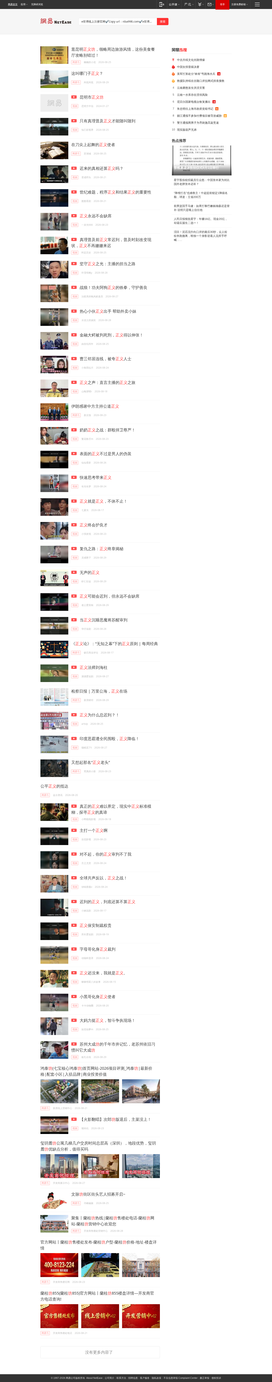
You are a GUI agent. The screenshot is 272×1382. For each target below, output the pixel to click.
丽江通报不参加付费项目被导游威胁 (199, 116)
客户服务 (145, 1378)
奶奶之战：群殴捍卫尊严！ (107, 430)
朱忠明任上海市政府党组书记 (195, 109)
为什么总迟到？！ (99, 715)
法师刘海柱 (94, 667)
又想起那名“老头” (90, 762)
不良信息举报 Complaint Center (180, 1378)
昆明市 (91, 97)
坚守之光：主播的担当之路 (107, 263)
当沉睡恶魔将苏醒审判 (103, 620)
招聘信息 (133, 1378)
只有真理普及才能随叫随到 (107, 121)
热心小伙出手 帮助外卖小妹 (107, 311)
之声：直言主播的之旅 (107, 382)
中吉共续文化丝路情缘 (191, 60)
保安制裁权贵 (96, 925)
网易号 (76, 62)
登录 (222, 4)
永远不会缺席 (96, 215)
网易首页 (13, 4)
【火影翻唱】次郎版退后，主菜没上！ (115, 1119)
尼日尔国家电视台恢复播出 (193, 102)
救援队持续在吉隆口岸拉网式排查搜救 (200, 81)
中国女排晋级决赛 (188, 67)
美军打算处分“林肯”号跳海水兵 (196, 74)
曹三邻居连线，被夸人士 (105, 358)
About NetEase (94, 1378)
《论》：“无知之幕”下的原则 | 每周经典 (114, 643)
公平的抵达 (54, 786)
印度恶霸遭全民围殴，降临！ (109, 738)
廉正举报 (204, 1378)
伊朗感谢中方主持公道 (95, 406)
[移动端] (162, 4)
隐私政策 (156, 1378)
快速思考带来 (95, 477)
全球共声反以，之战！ (103, 878)
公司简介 (109, 1378)
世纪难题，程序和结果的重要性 (115, 192)
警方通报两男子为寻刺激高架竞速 (198, 123)
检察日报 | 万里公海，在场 (99, 691)
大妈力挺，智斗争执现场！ (107, 1020)
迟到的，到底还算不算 (107, 901)
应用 (23, 4)
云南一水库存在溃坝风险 (192, 95)
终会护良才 (94, 525)
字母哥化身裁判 (97, 949)
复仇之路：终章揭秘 (101, 548)
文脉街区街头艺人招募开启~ (98, 1194)
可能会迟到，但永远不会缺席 (109, 596)
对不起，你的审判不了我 (105, 854)
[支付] (200, 4)
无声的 (89, 572)
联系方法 (121, 1378)
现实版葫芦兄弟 (187, 129)
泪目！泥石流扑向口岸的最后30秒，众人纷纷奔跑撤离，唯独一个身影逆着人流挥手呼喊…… (200, 235)
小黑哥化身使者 (97, 996)
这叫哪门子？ (87, 73)
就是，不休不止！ (103, 501)
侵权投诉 (216, 1378)
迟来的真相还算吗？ (101, 168)
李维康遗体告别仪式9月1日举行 (196, 167)
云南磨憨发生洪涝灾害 (191, 88)
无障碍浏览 (37, 4)
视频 (74, 106)
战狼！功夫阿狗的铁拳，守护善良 (113, 287)
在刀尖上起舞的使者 (93, 144)
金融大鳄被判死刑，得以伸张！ (111, 335)
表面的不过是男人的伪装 (105, 453)
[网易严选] (188, 4)
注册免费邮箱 (238, 4)
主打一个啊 (93, 830)
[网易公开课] (174, 4)
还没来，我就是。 (103, 973)
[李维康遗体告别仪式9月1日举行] (202, 160)
